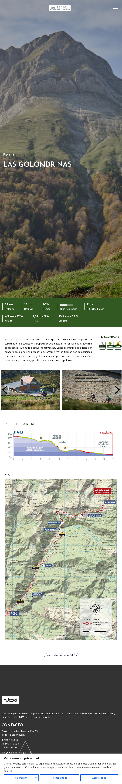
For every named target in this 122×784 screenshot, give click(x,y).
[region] (61, 769)
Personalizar (20, 777)
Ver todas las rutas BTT (61, 655)
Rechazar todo (59, 777)
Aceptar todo (99, 777)
